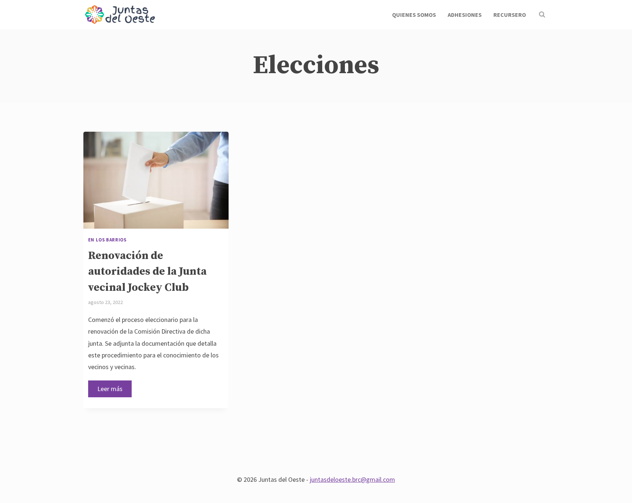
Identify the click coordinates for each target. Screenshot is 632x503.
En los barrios (107, 240)
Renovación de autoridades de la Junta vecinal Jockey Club (147, 272)
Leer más (114, 390)
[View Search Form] (542, 14)
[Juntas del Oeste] (120, 15)
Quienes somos (414, 14)
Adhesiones (465, 14)
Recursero (509, 14)
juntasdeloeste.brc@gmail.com (352, 479)
